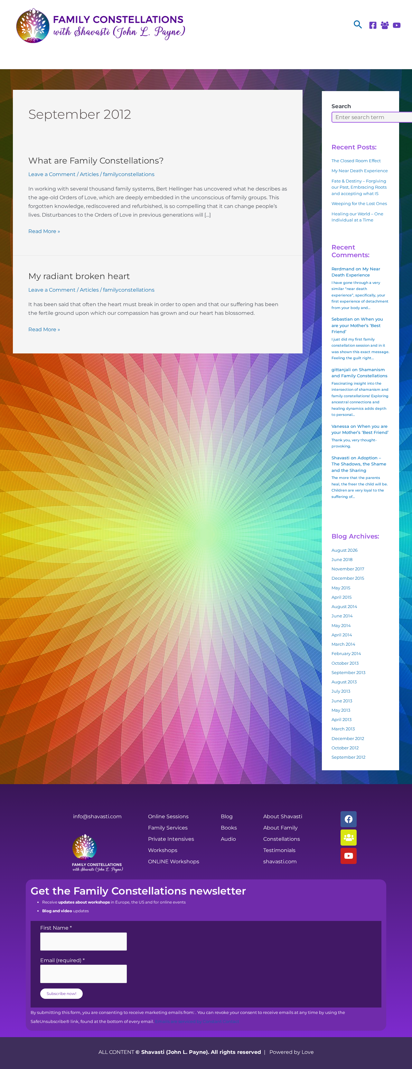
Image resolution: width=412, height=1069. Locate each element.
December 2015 (348, 578)
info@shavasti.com (97, 816)
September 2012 (348, 757)
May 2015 (341, 587)
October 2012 (345, 747)
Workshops (162, 850)
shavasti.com (280, 861)
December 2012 (348, 738)
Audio (228, 839)
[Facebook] (373, 25)
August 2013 (344, 681)
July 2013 (341, 691)
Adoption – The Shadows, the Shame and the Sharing (359, 464)
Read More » (44, 230)
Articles (89, 174)
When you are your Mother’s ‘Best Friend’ (357, 325)
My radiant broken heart (79, 276)
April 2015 (341, 597)
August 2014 (344, 606)
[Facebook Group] (385, 25)
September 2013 (348, 672)
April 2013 (341, 719)
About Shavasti (282, 816)
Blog (227, 816)
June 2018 (342, 559)
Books (229, 828)
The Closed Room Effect (356, 160)
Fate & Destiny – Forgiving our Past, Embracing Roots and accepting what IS (359, 187)
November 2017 (348, 568)
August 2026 (345, 550)
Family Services (168, 828)
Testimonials (279, 850)
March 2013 (343, 728)
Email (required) (62, 960)
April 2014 (342, 634)
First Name (56, 928)
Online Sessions (168, 816)
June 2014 (342, 615)
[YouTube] (397, 25)
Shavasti (341, 457)
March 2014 (343, 644)
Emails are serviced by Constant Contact (197, 1021)
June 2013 (342, 700)
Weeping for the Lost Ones (359, 203)
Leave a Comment (52, 174)
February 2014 (346, 653)
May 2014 (341, 625)
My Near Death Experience (360, 170)
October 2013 (345, 663)
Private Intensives (171, 839)
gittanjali (341, 369)
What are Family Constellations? (96, 160)
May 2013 (341, 710)
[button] (357, 25)
